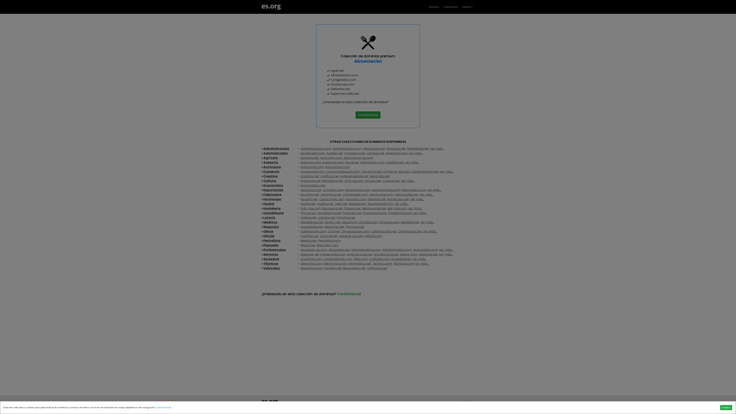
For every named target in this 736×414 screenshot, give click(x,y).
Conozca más (163, 407)
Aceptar (726, 407)
